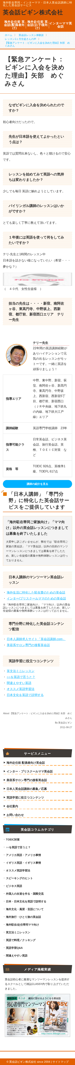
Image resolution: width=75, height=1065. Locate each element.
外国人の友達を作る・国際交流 (25, 893)
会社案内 (12, 806)
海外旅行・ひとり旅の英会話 (23, 916)
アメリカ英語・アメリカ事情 (23, 855)
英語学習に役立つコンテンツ (25, 797)
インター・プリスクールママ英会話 (30, 771)
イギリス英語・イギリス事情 (23, 862)
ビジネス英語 (14, 885)
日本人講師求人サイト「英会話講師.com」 (36, 639)
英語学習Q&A (14, 947)
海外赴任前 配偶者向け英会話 (26, 762)
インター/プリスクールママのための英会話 (36, 598)
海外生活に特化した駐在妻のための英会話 (36, 592)
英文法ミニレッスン (20, 671)
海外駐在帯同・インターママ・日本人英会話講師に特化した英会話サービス (37, 4)
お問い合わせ (15, 814)
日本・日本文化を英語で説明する (26, 901)
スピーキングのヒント (19, 878)
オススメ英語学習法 (20, 689)
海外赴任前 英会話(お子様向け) (37, 25)
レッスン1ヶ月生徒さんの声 (20, 39)
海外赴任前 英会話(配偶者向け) (14, 25)
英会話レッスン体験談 (31, 35)
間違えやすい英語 (19, 683)
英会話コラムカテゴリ (37, 829)
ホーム (8, 35)
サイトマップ (60, 1061)
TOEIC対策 (13, 839)
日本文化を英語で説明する (25, 695)
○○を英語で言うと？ (21, 677)
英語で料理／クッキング (21, 940)
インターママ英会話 (60, 25)
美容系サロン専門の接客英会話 (28, 645)
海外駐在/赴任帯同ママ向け (22, 924)
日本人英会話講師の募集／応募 (27, 788)
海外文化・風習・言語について (25, 909)
